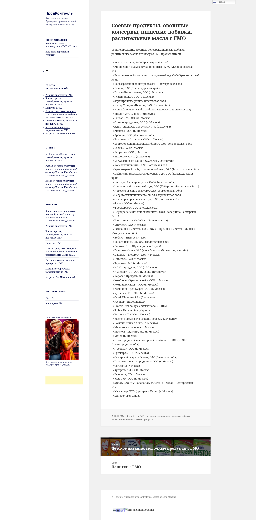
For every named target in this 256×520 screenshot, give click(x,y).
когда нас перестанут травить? (57, 53)
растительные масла (122, 419)
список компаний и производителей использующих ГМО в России (61, 43)
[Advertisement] (64, 380)
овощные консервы (159, 416)
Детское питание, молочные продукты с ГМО (61, 122)
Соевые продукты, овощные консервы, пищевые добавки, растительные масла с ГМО (61, 114)
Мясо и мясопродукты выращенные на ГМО (57, 129)
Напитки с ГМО (53, 107)
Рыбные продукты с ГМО (59, 94)
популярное (52, 303)
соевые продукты (144, 419)
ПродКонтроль (59, 13)
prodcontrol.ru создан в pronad (151, 496)
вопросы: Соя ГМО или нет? (60, 133)
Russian (220, 2)
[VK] (47, 71)
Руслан (49, 165)
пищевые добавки (180, 416)
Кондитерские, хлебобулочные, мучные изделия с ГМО (58, 101)
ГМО (47, 297)
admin (132, 416)
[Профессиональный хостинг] (119, 509)
